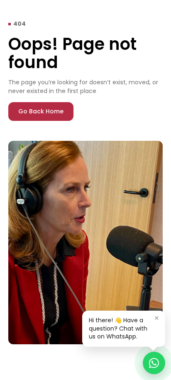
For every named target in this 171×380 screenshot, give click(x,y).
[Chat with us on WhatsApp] (154, 363)
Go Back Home (41, 111)
